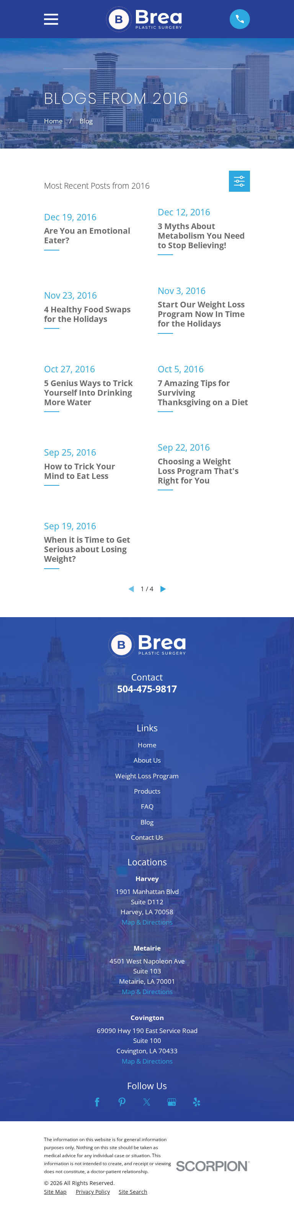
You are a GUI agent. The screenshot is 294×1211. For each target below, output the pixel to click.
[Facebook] (97, 1102)
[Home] (144, 19)
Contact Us (147, 837)
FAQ (147, 806)
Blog (147, 822)
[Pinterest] (122, 1102)
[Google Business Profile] (171, 1102)
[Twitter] (146, 1102)
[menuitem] (55, 1192)
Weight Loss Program (147, 775)
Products (147, 791)
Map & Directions (147, 922)
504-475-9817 (147, 688)
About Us (147, 760)
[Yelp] (196, 1102)
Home (147, 745)
